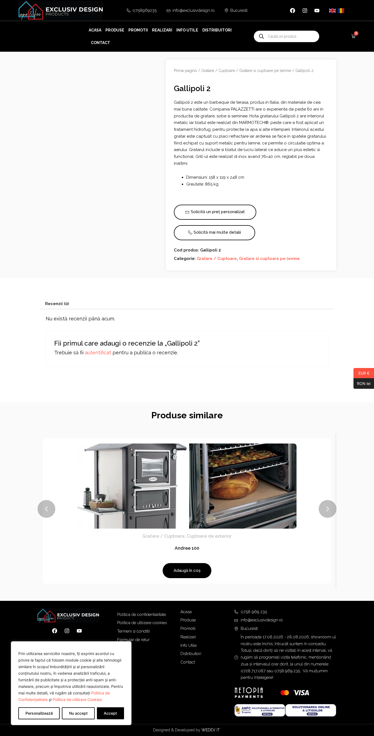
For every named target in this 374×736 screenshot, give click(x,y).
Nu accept (78, 713)
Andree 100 (187, 548)
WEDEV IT (211, 730)
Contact (100, 42)
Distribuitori (217, 30)
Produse (114, 30)
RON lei (361, 383)
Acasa (95, 30)
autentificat (98, 352)
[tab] (57, 304)
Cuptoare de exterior (209, 536)
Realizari (162, 30)
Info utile (187, 30)
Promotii (138, 30)
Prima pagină (185, 70)
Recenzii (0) (57, 303)
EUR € (361, 372)
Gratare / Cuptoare (218, 70)
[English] (332, 10)
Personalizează (39, 713)
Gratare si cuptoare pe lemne (265, 70)
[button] (46, 509)
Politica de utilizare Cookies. (78, 699)
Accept (110, 713)
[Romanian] (341, 10)
